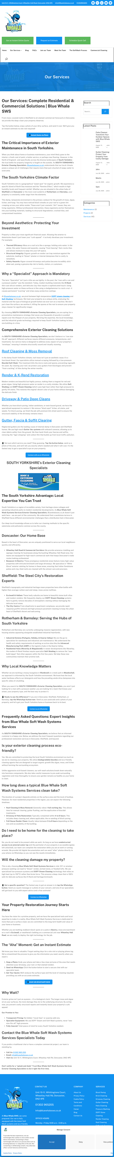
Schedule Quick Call (77, 40)
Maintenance (88, 209)
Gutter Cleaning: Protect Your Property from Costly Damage (103, 155)
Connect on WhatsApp (39, 897)
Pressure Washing (103, 1109)
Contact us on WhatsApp (38, 709)
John (98, 169)
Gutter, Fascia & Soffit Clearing (27, 420)
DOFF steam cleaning (61, 296)
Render (99, 1119)
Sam (98, 187)
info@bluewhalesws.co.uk (22, 1055)
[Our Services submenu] (21, 50)
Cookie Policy (7, 1153)
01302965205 (82, 3)
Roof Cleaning (101, 1122)
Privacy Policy (17, 1153)
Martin (98, 178)
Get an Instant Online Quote (17, 40)
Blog (75, 1112)
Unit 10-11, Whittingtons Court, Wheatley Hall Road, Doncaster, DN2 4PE (27, 3)
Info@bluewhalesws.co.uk (48, 1110)
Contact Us (78, 1116)
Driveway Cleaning (103, 1099)
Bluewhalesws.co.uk (35, 165)
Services (87, 216)
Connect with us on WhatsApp (38, 455)
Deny (81, 1142)
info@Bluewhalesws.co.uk (64, 3)
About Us (77, 1092)
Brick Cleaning (101, 1096)
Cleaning (105, 1119)
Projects (86, 213)
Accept (51, 1142)
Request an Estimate (49, 40)
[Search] (105, 111)
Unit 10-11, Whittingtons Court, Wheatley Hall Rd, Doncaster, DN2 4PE (50, 1095)
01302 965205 (44, 1104)
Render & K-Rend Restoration (25, 375)
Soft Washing (7, 299)
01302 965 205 (19, 1052)
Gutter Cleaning (102, 1102)
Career (76, 1109)
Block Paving (101, 1092)
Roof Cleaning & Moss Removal (27, 351)
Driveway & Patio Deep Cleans (26, 399)
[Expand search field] (7, 59)
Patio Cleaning (101, 1106)
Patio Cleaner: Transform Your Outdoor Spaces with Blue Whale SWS (103, 136)
